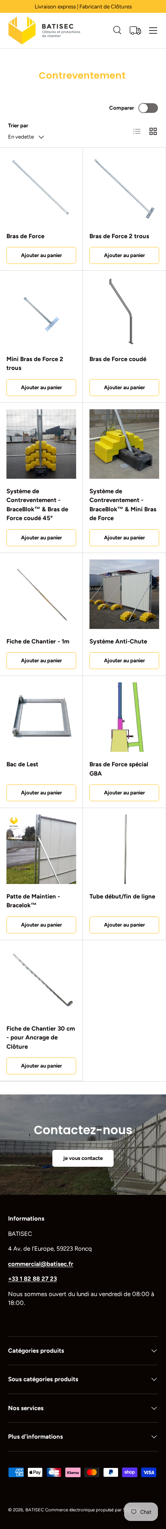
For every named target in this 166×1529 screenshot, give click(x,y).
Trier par (18, 125)
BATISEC (34, 1510)
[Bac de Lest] (41, 717)
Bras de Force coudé (117, 359)
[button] (135, 30)
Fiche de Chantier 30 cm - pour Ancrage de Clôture (40, 1037)
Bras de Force (25, 236)
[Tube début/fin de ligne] (124, 849)
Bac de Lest (22, 764)
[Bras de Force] (41, 189)
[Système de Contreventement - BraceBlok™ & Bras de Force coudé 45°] (41, 444)
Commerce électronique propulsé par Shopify (92, 1510)
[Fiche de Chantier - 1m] (41, 594)
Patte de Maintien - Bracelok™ (33, 901)
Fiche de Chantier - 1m (37, 641)
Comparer (121, 107)
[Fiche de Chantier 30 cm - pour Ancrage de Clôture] (41, 981)
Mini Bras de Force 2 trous (34, 363)
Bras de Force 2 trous (119, 236)
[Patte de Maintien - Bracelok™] (41, 849)
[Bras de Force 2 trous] (124, 189)
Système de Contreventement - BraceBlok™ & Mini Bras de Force (122, 505)
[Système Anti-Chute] (124, 594)
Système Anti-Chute (118, 641)
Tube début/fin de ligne (122, 896)
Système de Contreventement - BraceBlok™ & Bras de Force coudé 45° (37, 505)
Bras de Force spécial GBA (118, 769)
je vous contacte (83, 1158)
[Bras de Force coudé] (124, 312)
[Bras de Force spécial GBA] (124, 717)
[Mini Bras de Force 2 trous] (41, 312)
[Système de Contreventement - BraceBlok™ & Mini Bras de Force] (124, 444)
